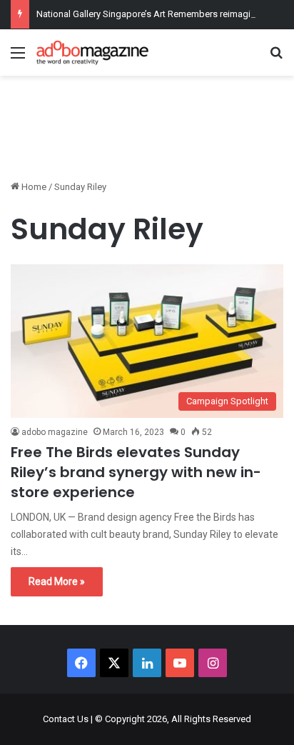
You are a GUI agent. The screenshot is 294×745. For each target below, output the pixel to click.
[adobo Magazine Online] (93, 52)
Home (32, 186)
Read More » (57, 581)
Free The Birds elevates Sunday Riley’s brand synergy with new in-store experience (136, 472)
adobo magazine (54, 432)
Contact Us (65, 719)
